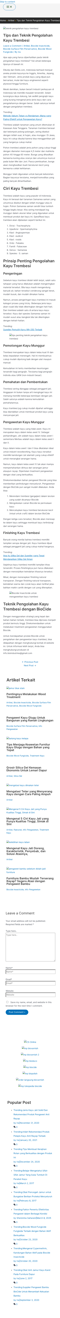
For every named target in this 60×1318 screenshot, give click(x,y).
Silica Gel (18, 776)
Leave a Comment (12, 46)
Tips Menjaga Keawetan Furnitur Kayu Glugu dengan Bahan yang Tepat (28, 747)
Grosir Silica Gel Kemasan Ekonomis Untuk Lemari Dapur (26, 769)
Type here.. (11, 931)
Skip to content (7, 1)
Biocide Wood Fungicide (30, 706)
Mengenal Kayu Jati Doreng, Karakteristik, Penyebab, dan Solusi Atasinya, (26, 850)
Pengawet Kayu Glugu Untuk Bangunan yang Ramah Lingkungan (29, 719)
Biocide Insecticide (40, 46)
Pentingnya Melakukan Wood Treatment (26, 695)
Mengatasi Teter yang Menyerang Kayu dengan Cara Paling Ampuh (29, 793)
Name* (9, 968)
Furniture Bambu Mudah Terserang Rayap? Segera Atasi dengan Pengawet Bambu (30, 881)
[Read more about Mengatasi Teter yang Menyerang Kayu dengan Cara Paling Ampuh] (22, 785)
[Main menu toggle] (9, 7)
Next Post (30, 665)
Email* (9, 979)
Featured (18, 830)
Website (10, 991)
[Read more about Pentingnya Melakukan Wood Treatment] (15, 688)
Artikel (27, 46)
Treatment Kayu (37, 756)
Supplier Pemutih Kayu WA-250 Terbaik (22, 329)
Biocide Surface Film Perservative (20, 49)
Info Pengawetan (30, 830)
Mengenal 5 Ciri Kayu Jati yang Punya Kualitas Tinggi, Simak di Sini (27, 821)
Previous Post (30, 662)
